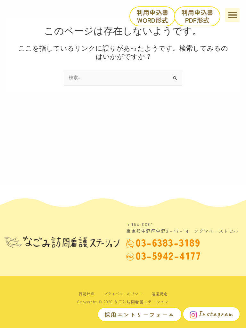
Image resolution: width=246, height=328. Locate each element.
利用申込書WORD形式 (152, 16)
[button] (232, 15)
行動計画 (86, 293)
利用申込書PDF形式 (197, 16)
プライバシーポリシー (123, 293)
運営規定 (159, 293)
